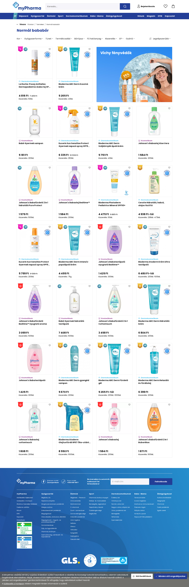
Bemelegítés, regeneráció (97, 504)
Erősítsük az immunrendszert (144, 504)
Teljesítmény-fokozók (96, 507)
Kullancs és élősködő (164, 498)
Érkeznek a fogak (139, 507)
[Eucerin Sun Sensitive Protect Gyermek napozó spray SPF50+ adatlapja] (75, 133)
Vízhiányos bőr (116, 501)
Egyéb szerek (161, 510)
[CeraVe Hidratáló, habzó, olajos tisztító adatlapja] (154, 193)
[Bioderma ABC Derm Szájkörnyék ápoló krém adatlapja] (114, 133)
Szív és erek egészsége (78, 514)
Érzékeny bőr (115, 498)
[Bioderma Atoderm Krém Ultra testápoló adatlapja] (154, 252)
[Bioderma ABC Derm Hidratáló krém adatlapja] (154, 311)
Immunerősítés (75, 501)
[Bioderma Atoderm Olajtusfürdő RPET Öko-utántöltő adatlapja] (75, 430)
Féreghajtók (161, 501)
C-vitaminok (74, 507)
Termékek (40, 24)
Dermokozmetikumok (121, 494)
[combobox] (19, 39)
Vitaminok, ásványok (48, 532)
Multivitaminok (75, 504)
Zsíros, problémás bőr (118, 510)
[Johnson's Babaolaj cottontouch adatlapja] (35, 430)
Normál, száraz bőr (117, 504)
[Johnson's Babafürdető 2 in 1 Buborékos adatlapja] (154, 430)
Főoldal (31, 24)
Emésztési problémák (77, 517)
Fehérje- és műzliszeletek (97, 501)
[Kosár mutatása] (173, 6)
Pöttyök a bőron (139, 510)
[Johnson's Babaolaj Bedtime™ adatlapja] (75, 193)
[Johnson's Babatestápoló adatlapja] (35, 370)
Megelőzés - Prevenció (77, 498)
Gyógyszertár (47, 494)
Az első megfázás (140, 501)
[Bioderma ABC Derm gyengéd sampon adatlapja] (75, 370)
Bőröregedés (115, 514)
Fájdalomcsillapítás (48, 501)
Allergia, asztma (46, 507)
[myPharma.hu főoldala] (27, 6)
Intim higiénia (75, 520)
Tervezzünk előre (139, 498)
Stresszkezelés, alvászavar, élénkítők (53, 517)
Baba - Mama (140, 494)
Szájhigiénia (74, 536)
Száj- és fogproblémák (49, 528)
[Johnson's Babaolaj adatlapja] (114, 430)
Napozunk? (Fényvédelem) (143, 517)
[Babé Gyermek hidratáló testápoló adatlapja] (75, 311)
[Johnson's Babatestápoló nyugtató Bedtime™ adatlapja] (114, 252)
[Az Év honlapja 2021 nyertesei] (90, 560)
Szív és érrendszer (47, 525)
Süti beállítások (143, 576)
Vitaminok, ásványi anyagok (98, 498)
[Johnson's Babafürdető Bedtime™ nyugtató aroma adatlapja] (35, 311)
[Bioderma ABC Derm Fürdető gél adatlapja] (114, 370)
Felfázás (73, 523)
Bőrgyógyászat (46, 514)
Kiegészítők (92, 514)
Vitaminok (160, 504)
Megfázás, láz (45, 498)
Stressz (72, 526)
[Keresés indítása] (125, 6)
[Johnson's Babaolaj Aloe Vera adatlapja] (154, 133)
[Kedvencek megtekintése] (166, 6)
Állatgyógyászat (164, 494)
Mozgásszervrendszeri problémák (52, 504)
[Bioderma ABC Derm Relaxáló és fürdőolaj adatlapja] (154, 370)
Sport (91, 494)
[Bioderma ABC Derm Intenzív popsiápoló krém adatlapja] (75, 252)
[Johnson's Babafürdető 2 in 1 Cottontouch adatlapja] (114, 311)
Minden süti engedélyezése (172, 576)
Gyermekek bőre (116, 520)
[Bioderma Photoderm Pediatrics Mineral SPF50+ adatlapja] (114, 193)
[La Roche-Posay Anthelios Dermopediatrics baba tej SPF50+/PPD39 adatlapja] (35, 74)
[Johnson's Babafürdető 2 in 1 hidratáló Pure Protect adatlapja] (35, 193)
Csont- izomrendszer (77, 510)
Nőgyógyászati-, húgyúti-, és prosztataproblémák (51, 521)
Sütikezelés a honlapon (14, 583)
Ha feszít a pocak (140, 514)
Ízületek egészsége (95, 510)
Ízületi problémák (163, 507)
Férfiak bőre (115, 517)
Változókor (73, 530)
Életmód (74, 494)
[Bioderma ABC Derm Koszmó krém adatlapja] (75, 74)
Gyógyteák (74, 533)
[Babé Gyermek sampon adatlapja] (35, 133)
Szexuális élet (75, 539)
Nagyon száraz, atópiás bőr (120, 507)
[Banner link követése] (134, 74)
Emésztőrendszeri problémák (51, 510)
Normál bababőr (53, 24)
